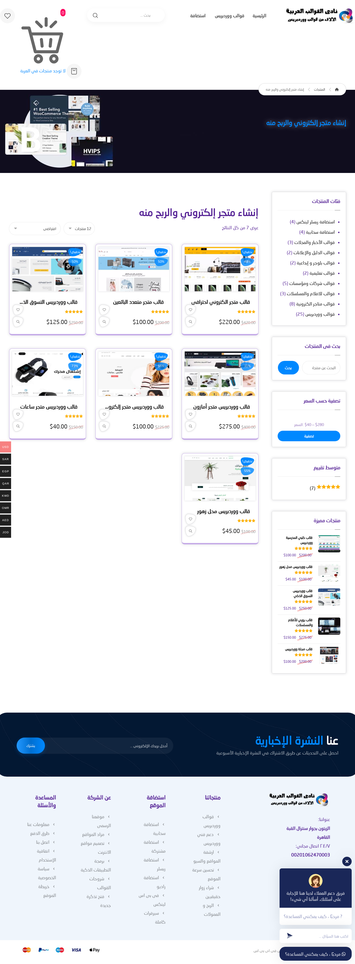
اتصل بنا (42, 842)
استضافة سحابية (320, 231)
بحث (288, 367)
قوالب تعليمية (322, 273)
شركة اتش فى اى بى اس (273, 950)
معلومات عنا (38, 824)
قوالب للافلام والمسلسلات (311, 293)
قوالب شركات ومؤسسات (312, 283)
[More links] (180, 16)
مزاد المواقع (93, 834)
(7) (325, 488)
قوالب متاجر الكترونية (315, 303)
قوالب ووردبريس (320, 314)
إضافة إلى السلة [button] (218, 288)
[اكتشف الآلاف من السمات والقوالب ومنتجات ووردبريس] (320, 16)
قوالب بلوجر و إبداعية (316, 262)
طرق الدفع (39, 833)
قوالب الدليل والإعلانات (314, 252)
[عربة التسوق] (74, 70)
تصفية (309, 435)
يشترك (30, 745)
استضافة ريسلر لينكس (315, 221)
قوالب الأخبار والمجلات (314, 242)
